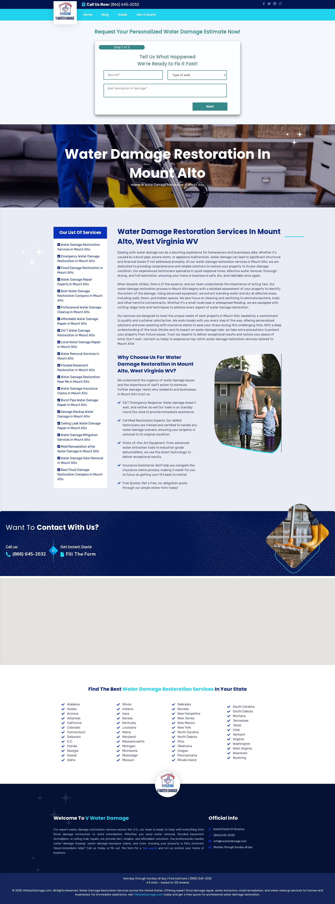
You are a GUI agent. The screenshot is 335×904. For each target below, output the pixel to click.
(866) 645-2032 (125, 4)
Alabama (73, 704)
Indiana (127, 709)
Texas (237, 725)
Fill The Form (81, 554)
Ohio (181, 741)
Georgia (72, 751)
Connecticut (76, 732)
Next (210, 106)
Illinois (126, 704)
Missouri (128, 760)
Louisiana (129, 727)
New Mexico (186, 723)
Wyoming (239, 758)
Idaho (71, 760)
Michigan (129, 746)
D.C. (70, 741)
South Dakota (243, 711)
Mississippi (129, 755)
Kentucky (129, 723)
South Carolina (244, 707)
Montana (239, 716)
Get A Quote (146, 14)
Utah (236, 730)
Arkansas (73, 718)
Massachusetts (133, 741)
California (74, 723)
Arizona (72, 713)
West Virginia (242, 748)
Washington (241, 744)
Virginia (238, 739)
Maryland (129, 737)
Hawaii (72, 755)
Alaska (72, 709)
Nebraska (184, 704)
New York (184, 727)
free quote (149, 848)
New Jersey (186, 718)
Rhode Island (187, 760)
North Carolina (188, 732)
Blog (105, 14)
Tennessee (240, 720)
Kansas (127, 718)
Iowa (125, 713)
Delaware (74, 737)
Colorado (73, 727)
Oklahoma (185, 746)
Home (87, 14)
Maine (126, 732)
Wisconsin (240, 753)
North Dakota (187, 737)
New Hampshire (189, 713)
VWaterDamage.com (148, 894)
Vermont (239, 734)
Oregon (183, 751)
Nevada (183, 709)
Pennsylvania (187, 755)
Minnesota (129, 751)
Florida (72, 746)
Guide (122, 14)
